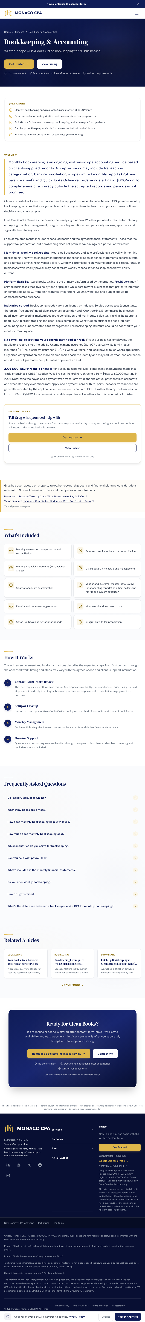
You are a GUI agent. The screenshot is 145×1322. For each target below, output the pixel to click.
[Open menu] (137, 13)
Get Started (17, 64)
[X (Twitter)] (29, 1165)
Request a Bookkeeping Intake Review (56, 1053)
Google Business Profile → (114, 1160)
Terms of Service (100, 1305)
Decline (106, 1316)
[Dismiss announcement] (138, 4)
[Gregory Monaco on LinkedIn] (8, 1165)
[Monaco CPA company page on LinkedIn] (19, 1165)
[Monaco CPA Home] (23, 13)
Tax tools (59, 1222)
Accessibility (118, 1305)
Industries (43, 1222)
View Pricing (49, 64)
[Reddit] (40, 1165)
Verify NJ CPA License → (113, 1165)
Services (19, 31)
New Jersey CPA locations (19, 1222)
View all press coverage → (17, 506)
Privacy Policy (62, 1305)
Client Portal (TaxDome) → (114, 1155)
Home (7, 31)
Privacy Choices (81, 1305)
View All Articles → (72, 984)
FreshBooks (122, 282)
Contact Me (105, 1053)
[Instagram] (8, 1176)
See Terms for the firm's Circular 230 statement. (70, 1290)
